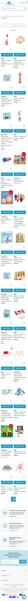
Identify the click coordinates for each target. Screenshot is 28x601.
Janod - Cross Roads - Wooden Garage (7, 490)
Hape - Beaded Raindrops (19, 99)
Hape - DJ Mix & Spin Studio (19, 335)
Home (2, 16)
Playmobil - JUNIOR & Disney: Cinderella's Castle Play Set (7, 260)
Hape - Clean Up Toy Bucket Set (19, 413)
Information (5, 575)
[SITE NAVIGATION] (2, 3)
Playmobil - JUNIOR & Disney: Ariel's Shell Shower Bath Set (7, 101)
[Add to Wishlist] (11, 49)
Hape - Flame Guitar (6, 61)
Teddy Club (4, 580)
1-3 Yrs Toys (15, 16)
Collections (8, 16)
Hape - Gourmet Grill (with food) (20, 453)
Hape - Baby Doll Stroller (20, 489)
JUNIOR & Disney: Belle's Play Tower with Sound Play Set (7, 298)
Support (4, 570)
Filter (4, 25)
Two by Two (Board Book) (18, 180)
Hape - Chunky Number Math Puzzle (19, 297)
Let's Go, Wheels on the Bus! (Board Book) (6, 453)
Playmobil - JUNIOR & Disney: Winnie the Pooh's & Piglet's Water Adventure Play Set (7, 141)
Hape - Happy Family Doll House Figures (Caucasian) (19, 220)
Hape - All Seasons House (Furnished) (19, 259)
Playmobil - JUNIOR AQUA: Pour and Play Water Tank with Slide (7, 415)
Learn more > (13, 516)
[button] (24, 597)
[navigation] (7, 27)
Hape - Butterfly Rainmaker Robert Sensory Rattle (19, 63)
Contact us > (13, 530)
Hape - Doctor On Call (6, 375)
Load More (14, 499)
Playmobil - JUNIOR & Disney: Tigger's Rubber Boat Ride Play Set (7, 337)
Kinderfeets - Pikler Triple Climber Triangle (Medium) (20, 376)
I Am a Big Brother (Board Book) (6, 219)
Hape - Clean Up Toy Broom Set (19, 137)
